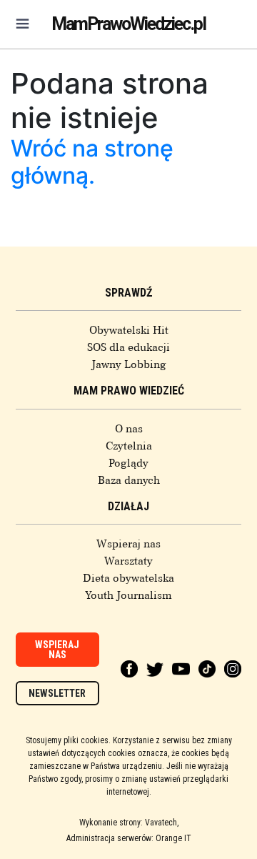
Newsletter (57, 693)
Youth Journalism (128, 595)
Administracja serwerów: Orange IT (128, 838)
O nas (129, 429)
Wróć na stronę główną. (92, 161)
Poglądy (128, 463)
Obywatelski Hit (128, 330)
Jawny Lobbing (128, 364)
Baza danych (129, 480)
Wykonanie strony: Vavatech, (128, 823)
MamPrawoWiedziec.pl (128, 24)
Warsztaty (128, 561)
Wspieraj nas (128, 544)
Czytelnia (129, 446)
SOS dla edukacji (128, 347)
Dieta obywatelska (128, 578)
